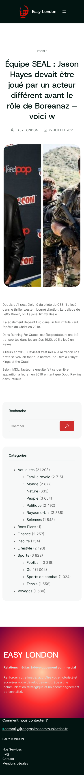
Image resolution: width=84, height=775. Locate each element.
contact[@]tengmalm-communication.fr (35, 728)
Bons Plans (27, 527)
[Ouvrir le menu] (64, 11)
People (42, 51)
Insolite (24, 541)
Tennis (32, 584)
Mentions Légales (15, 763)
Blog (5, 754)
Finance (24, 534)
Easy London (44, 11)
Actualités (26, 469)
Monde (32, 484)
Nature (32, 491)
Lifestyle (25, 548)
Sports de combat (42, 576)
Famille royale (38, 477)
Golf (30, 569)
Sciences (34, 519)
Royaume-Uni (38, 512)
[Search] (67, 426)
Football (33, 562)
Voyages (25, 591)
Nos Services (12, 749)
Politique (34, 505)
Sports (23, 555)
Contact (8, 759)
